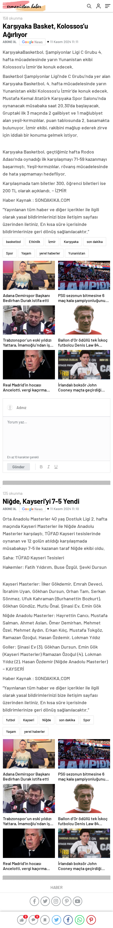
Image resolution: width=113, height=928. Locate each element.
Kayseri (28, 720)
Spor (9, 253)
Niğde (46, 720)
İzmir (52, 242)
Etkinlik (34, 242)
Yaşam (26, 253)
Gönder (18, 466)
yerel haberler (49, 253)
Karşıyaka (71, 242)
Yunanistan (76, 253)
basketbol (13, 242)
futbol (10, 720)
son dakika (95, 242)
